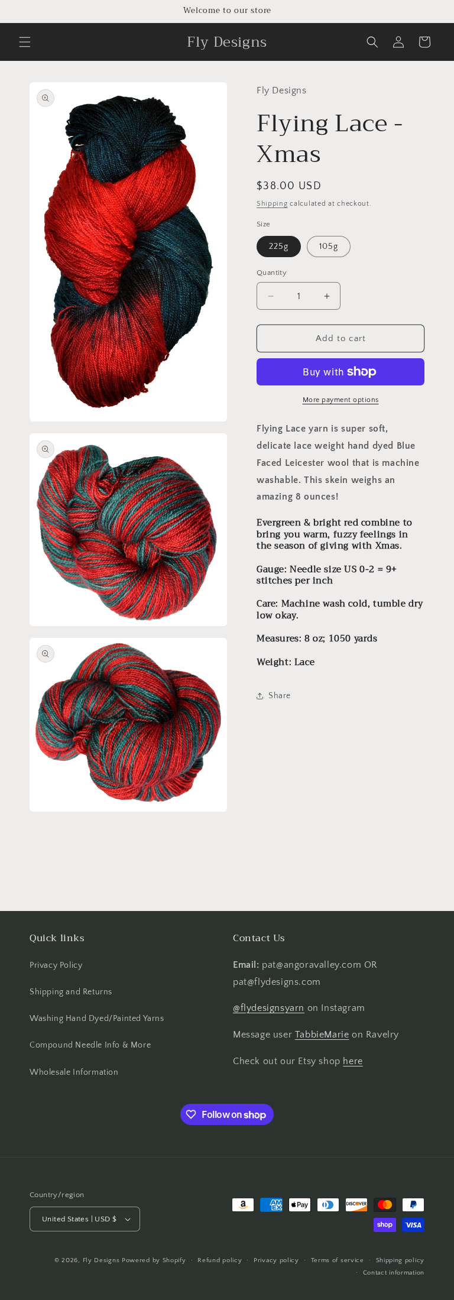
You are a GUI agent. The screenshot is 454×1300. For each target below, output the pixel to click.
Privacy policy (276, 1260)
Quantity (272, 272)
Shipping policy (400, 1260)
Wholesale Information (74, 1072)
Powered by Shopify (154, 1260)
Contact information (393, 1272)
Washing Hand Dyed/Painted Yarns (97, 1018)
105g (328, 246)
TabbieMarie (322, 1034)
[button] (25, 42)
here (352, 1061)
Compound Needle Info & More (90, 1045)
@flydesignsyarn (268, 1008)
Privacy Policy (56, 965)
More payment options (341, 400)
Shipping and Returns (71, 992)
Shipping (272, 204)
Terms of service (337, 1260)
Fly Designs (101, 1260)
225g (278, 246)
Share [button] (279, 696)
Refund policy (219, 1260)
